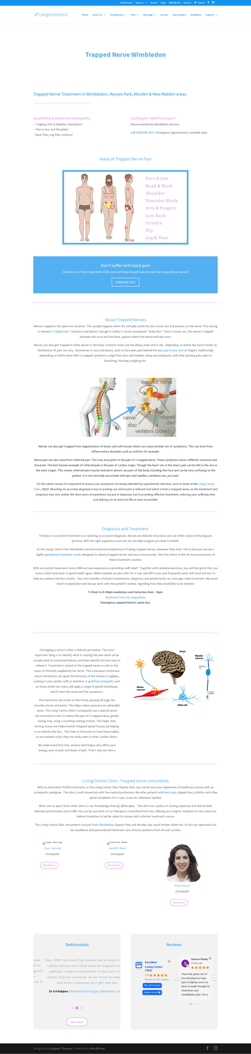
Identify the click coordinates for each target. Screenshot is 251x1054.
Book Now (49, 865)
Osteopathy (116, 15)
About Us (97, 15)
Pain (133, 15)
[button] (72, 1008)
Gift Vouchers (127, 3)
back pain (171, 792)
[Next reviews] (215, 978)
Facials (164, 15)
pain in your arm (173, 350)
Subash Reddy (199, 959)
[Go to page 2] (196, 1003)
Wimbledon (106, 825)
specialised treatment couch (62, 554)
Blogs (163, 3)
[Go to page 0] (190, 1004)
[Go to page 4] (201, 1003)
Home (85, 15)
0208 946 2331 (175, 3)
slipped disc (61, 331)
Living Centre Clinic (153, 968)
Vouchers (196, 15)
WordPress (97, 1048)
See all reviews (152, 985)
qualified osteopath (100, 681)
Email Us (187, 3)
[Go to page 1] (193, 1004)
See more (77, 1022)
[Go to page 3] (198, 1003)
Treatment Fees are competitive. (125, 597)
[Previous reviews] (177, 978)
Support (210, 15)
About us (140, 3)
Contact (154, 3)
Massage (148, 15)
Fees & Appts (179, 15)
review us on (150, 992)
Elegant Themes (61, 1048)
